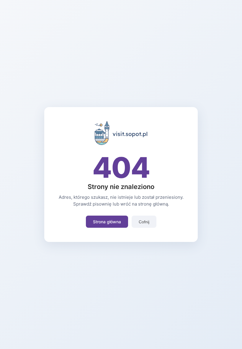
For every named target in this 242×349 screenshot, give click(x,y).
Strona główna (107, 221)
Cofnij (144, 221)
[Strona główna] (121, 143)
